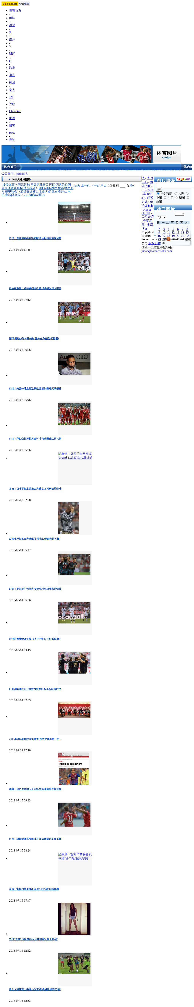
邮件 (12, 118)
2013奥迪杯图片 (34, 194)
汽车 (12, 67)
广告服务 (148, 190)
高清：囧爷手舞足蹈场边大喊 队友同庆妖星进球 (35, 488)
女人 (12, 89)
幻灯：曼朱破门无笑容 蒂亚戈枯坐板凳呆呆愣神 (35, 588)
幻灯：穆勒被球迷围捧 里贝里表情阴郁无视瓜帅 (35, 839)
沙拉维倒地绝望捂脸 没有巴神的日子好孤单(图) (34, 638)
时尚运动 (185, 171)
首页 (77, 185)
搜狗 (12, 139)
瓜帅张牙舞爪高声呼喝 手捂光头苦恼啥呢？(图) (34, 538)
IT (10, 60)
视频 (12, 104)
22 (187, 235)
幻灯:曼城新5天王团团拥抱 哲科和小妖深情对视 (35, 689)
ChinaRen (15, 111)
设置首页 (8, 174)
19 (173, 235)
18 (168, 235)
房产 (12, 75)
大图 (181, 193)
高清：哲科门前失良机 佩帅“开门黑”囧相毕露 (34, 889)
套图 (159, 201)
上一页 (85, 185)
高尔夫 (131, 171)
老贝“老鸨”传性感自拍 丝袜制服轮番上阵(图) (33, 939)
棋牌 (122, 171)
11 (168, 232)
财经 (12, 53)
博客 (12, 125)
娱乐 (12, 39)
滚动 (157, 171)
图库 (166, 171)
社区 (149, 171)
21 (182, 235)
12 (173, 232)
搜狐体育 (8, 184)
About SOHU (146, 211)
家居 (12, 82)
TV (11, 97)
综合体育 (86, 171)
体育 (12, 25)
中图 (159, 197)
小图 (171, 197)
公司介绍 (148, 216)
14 (182, 232)
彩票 (174, 171)
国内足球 (41, 171)
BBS (12, 132)
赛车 (114, 171)
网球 (106, 171)
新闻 (12, 17)
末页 (104, 185)
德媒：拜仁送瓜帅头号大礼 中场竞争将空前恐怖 (35, 789)
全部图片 (167, 193)
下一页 (95, 185)
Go (132, 185)
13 (177, 232)
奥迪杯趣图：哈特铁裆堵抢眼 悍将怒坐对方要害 (35, 288)
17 (163, 235)
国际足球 (55, 171)
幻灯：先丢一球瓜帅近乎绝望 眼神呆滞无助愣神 (35, 388)
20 (177, 235)
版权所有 (154, 243)
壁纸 (182, 197)
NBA (75, 171)
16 (159, 235)
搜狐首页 (15, 10)
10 (163, 232)
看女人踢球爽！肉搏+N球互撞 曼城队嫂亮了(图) (35, 989)
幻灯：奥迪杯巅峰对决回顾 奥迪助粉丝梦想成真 (35, 238)
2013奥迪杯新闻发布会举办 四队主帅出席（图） (35, 739)
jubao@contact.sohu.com (157, 251)
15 (187, 232)
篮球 (67, 171)
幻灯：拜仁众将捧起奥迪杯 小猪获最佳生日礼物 (35, 438)
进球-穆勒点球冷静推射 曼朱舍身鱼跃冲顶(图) (34, 338)
